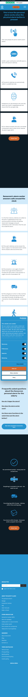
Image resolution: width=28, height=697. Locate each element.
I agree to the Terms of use (9, 588)
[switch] (24, 349)
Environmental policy (7, 656)
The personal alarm (7, 598)
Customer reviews (6, 603)
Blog (3, 638)
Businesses (7, 0)
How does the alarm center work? (11, 407)
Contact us (5, 642)
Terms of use (5, 649)
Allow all (14, 368)
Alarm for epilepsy (6, 619)
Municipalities (12, 0)
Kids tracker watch (7, 624)
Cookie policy (5, 659)
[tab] (14, 401)
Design (4, 601)
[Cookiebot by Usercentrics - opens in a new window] (20, 318)
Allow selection (14, 373)
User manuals (5, 608)
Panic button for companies (9, 626)
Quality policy (5, 654)
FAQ (3, 605)
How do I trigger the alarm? (11, 401)
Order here (16, 7)
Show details (20, 364)
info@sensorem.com (18, 679)
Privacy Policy (5, 652)
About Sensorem (6, 635)
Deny (14, 377)
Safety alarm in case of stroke (10, 621)
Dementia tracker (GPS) (8, 617)
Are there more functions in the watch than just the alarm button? (12, 415)
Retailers (4, 640)
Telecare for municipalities (9, 628)
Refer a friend (5, 610)
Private (2, 0)
